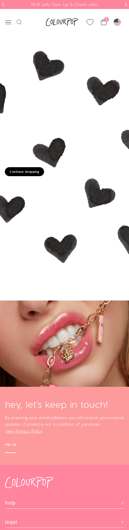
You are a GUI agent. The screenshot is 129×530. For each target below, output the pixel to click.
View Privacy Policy (23, 431)
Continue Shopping (24, 171)
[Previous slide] (3, 4)
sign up (10, 445)
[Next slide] (126, 4)
